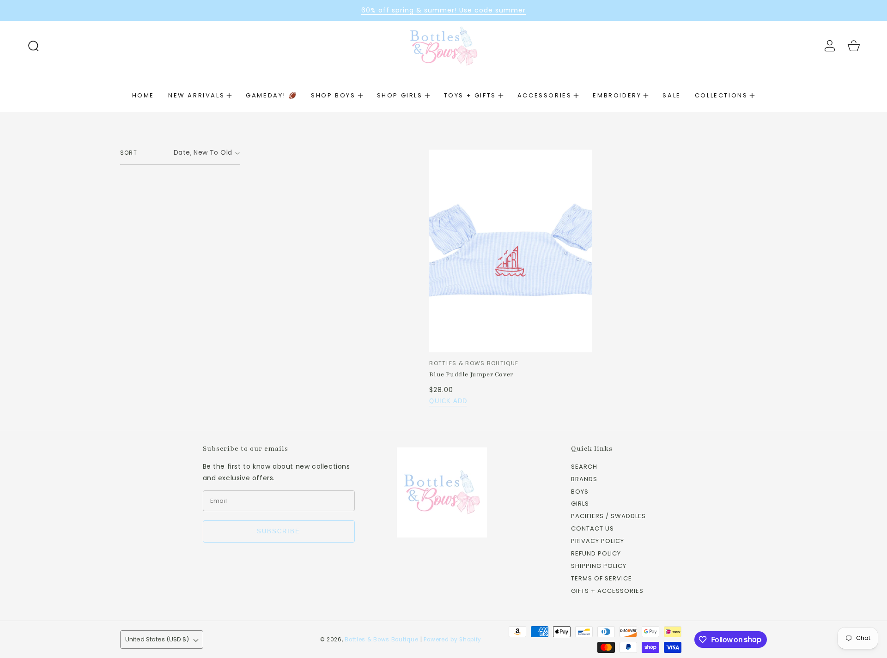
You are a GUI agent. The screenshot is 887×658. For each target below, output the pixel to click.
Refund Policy (596, 554)
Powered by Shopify (452, 639)
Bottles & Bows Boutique (381, 639)
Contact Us (592, 529)
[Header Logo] (444, 45)
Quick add (448, 401)
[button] (33, 46)
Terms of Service (601, 579)
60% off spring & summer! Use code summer (443, 10)
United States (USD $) (157, 639)
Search (584, 467)
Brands (584, 479)
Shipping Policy (598, 566)
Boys (580, 492)
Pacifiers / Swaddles (608, 516)
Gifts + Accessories (607, 591)
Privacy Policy (597, 541)
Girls (580, 504)
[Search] (33, 46)
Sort (128, 153)
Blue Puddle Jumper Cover (471, 374)
